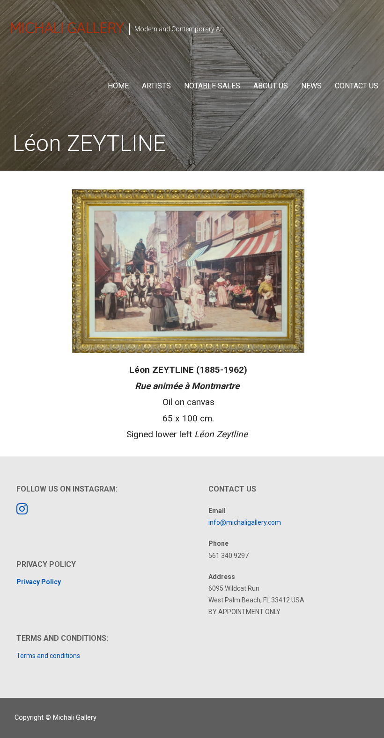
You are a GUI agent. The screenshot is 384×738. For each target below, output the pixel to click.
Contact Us (356, 85)
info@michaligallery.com (244, 522)
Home (118, 85)
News (311, 85)
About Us (270, 85)
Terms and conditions (48, 655)
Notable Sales (212, 85)
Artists (156, 85)
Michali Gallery (66, 27)
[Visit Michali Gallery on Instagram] (22, 511)
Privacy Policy (38, 582)
